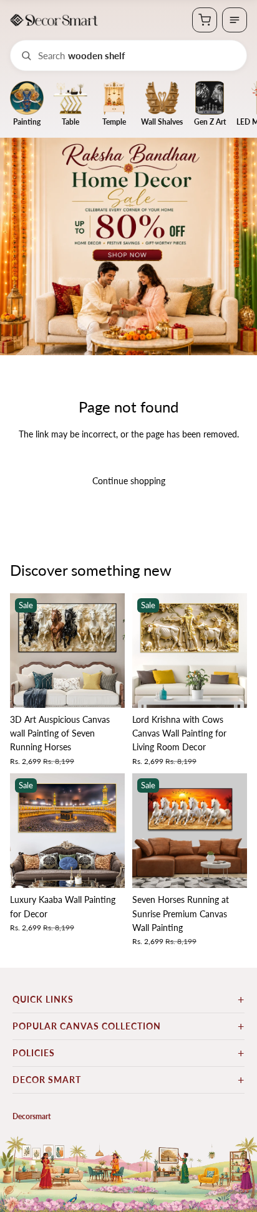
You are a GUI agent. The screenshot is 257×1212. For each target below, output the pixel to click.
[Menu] (234, 19)
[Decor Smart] (54, 20)
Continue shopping (128, 480)
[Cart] (204, 19)
